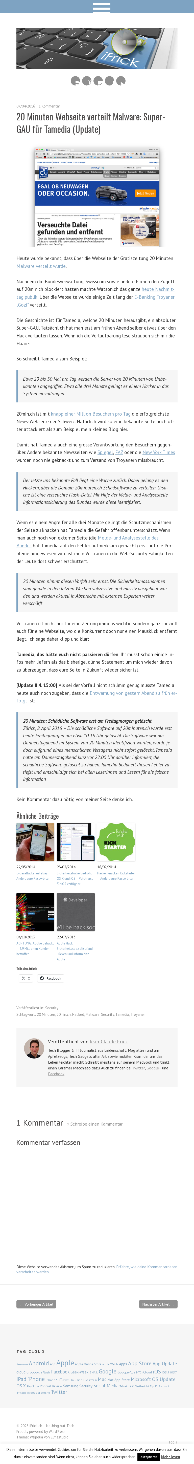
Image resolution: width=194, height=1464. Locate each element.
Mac (102, 1379)
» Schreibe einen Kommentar (95, 1124)
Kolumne (76, 1380)
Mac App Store (119, 1379)
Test (131, 1386)
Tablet (123, 1386)
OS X (21, 1386)
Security (51, 1007)
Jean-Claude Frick (109, 1041)
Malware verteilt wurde (41, 266)
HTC (138, 1372)
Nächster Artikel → (158, 1304)
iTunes (64, 1379)
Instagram (98, 80)
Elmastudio (59, 1437)
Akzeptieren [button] (148, 1457)
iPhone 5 (52, 1380)
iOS (157, 1371)
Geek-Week (79, 1372)
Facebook (109, 80)
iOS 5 (165, 1372)
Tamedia (122, 1014)
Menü (97, 6)
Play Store (33, 1386)
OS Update (164, 1379)
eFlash (45, 1372)
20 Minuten (46, 1014)
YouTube (86, 80)
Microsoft (141, 1379)
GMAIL (93, 1372)
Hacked (78, 1014)
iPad (21, 1379)
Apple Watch (110, 1364)
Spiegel (105, 452)
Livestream (90, 1380)
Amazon (22, 1364)
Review (57, 1386)
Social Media (105, 1386)
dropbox (33, 1372)
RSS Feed (75, 80)
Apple (65, 1362)
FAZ (119, 452)
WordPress (57, 1431)
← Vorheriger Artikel (36, 1304)
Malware (93, 1014)
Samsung (70, 1385)
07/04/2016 (25, 106)
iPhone (36, 1379)
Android (39, 1363)
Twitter (121, 80)
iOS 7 (173, 1372)
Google (107, 1371)
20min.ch (64, 1014)
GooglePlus (126, 1372)
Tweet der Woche (38, 1392)
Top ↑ (173, 1442)
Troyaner (138, 1014)
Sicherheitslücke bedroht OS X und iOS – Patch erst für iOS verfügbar (75, 878)
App (52, 1364)
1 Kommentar (49, 106)
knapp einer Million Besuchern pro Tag (91, 414)
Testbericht (142, 1386)
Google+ (154, 1067)
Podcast (45, 1386)
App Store (140, 1363)
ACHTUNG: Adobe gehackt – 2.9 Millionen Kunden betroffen (35, 948)
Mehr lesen (170, 1456)
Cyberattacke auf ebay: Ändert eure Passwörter (33, 876)
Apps (123, 1363)
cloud (21, 1371)
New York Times (158, 452)
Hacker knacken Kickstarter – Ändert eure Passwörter (116, 876)
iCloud (147, 1372)
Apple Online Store (88, 1364)
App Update (165, 1363)
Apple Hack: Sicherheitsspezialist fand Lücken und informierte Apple (75, 951)
